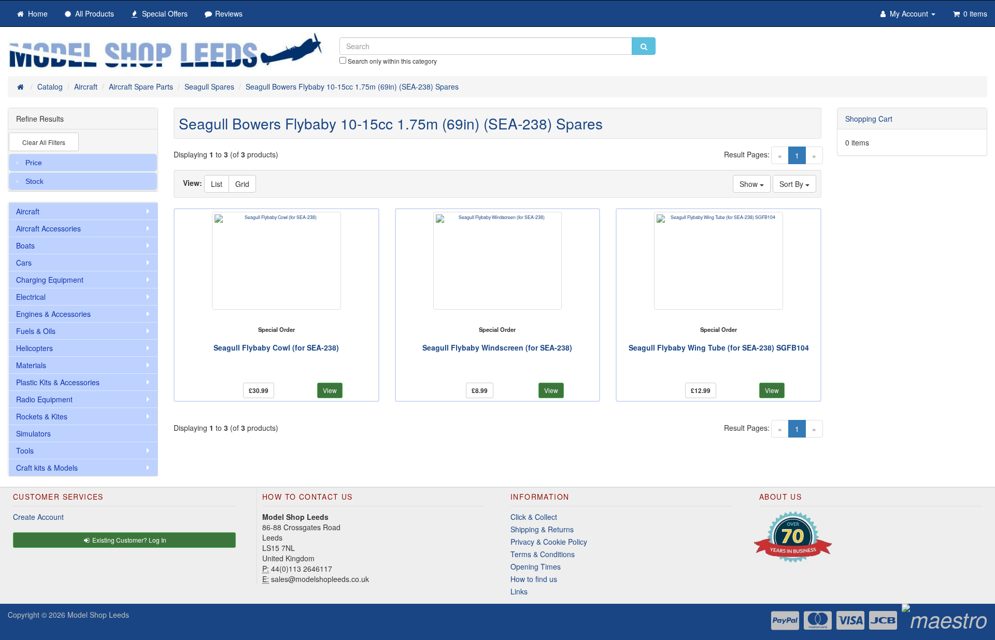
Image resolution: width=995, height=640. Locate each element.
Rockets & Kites (41, 416)
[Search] (644, 46)
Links (519, 591)
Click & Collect (533, 517)
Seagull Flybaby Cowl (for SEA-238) (276, 347)
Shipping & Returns (542, 529)
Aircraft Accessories (48, 228)
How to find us (533, 579)
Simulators (33, 433)
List (216, 184)
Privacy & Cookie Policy (548, 541)
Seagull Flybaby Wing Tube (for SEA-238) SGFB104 (719, 347)
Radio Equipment (44, 399)
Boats (25, 245)
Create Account (38, 517)
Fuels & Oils (35, 331)
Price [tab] (33, 162)
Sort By (792, 184)
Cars (24, 262)
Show (750, 184)
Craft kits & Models (47, 467)
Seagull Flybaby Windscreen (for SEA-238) (497, 347)
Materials (31, 365)
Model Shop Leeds (98, 614)
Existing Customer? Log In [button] (128, 539)
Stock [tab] (34, 181)
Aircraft (27, 211)
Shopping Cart (868, 118)
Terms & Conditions (542, 554)
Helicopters (34, 348)
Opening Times (535, 566)
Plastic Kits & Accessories (58, 382)
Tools (25, 450)
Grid (242, 184)
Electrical (31, 297)
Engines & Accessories (53, 314)
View (330, 390)
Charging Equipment (49, 279)
